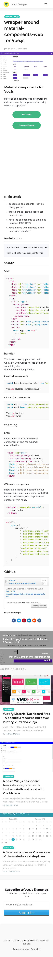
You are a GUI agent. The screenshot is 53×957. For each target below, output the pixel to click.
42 (45, 583)
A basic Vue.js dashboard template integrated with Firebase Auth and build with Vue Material (23, 787)
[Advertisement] (26, 163)
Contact (17, 940)
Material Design (12, 16)
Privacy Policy (30, 940)
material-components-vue (22, 583)
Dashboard (8, 709)
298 (45, 580)
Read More (10, 591)
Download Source (26, 125)
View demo (26, 115)
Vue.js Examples (19, 4)
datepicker (8, 848)
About (7, 940)
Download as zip (39, 606)
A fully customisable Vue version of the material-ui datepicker (26, 854)
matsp (12, 580)
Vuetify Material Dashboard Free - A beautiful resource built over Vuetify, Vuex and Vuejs (26, 718)
